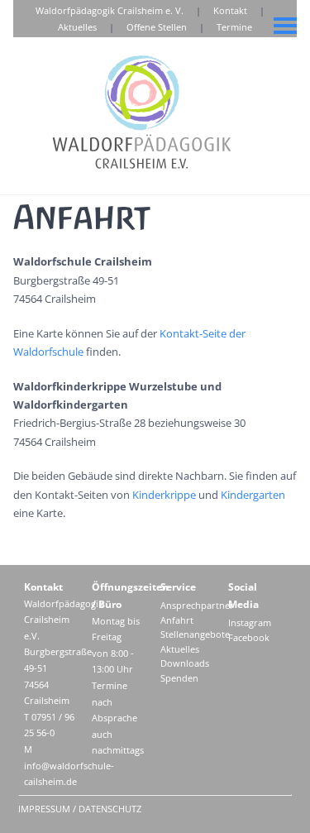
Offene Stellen (156, 27)
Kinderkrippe (164, 494)
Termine (234, 27)
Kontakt (230, 10)
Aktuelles (77, 27)
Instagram (249, 622)
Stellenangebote (195, 634)
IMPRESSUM (44, 808)
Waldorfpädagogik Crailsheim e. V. (110, 10)
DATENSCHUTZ (110, 808)
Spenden (179, 678)
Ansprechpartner (197, 605)
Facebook (248, 637)
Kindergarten (253, 494)
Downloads (184, 663)
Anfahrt (176, 620)
